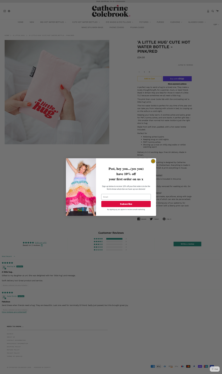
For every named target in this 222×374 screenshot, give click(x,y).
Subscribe (126, 204)
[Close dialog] (153, 161)
